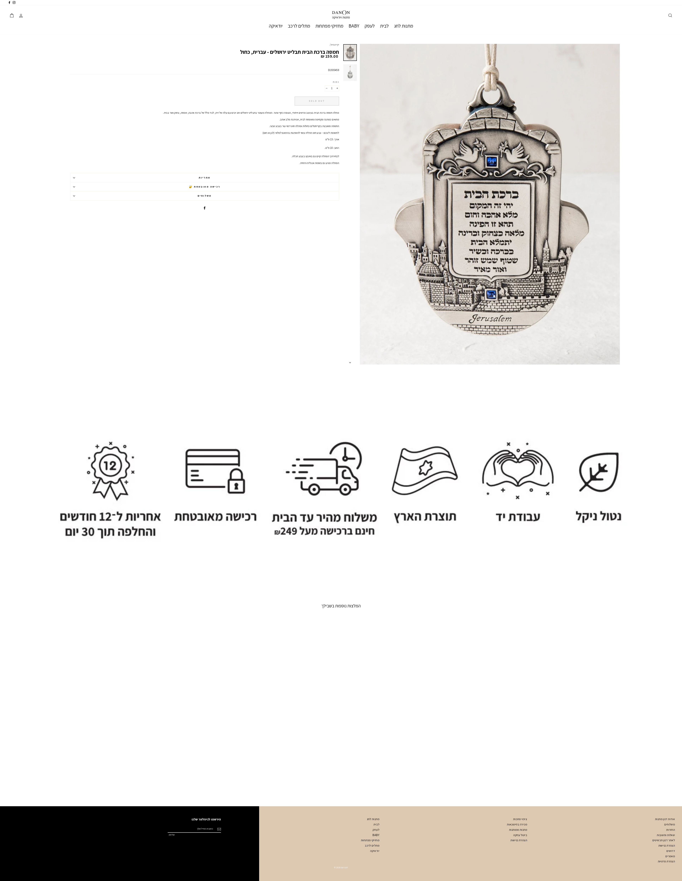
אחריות (204, 177)
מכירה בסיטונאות (517, 824)
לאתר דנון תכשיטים (663, 840)
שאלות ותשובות (666, 835)
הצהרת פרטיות (666, 861)
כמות (336, 82)
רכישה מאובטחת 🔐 (204, 186)
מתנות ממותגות (518, 830)
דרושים (670, 851)
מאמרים (670, 856)
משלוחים (205, 195)
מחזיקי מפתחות (329, 26)
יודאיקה (276, 26)
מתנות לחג (403, 26)
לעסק (370, 26)
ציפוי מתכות (520, 819)
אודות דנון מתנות (665, 819)
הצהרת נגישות (666, 845)
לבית (384, 26)
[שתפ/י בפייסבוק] (204, 208)
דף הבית (335, 44)
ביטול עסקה (520, 835)
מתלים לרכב (299, 26)
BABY (354, 26)
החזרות (670, 830)
